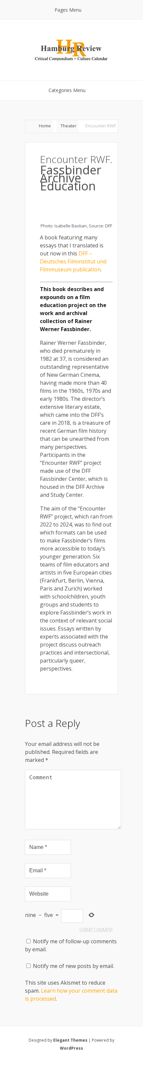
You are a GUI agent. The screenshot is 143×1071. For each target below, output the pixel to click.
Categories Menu (67, 90)
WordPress (71, 1048)
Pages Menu (68, 10)
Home (45, 126)
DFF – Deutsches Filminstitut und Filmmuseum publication (73, 261)
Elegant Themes (70, 1040)
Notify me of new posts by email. (73, 966)
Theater (68, 126)
